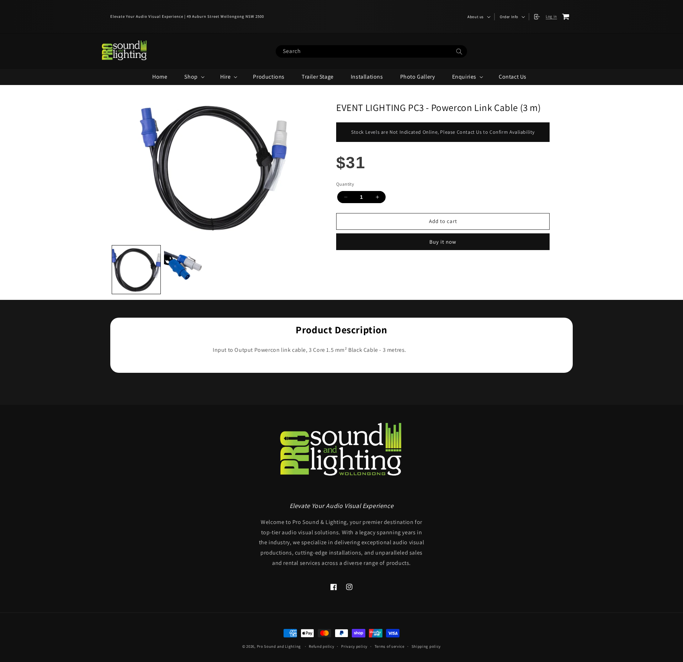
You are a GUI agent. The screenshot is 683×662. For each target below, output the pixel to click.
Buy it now (442, 241)
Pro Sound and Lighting (279, 646)
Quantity (345, 184)
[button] (478, 16)
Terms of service (389, 646)
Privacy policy (354, 646)
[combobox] (371, 51)
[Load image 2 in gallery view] (188, 269)
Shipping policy (426, 646)
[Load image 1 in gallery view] (136, 269)
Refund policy (321, 646)
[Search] (459, 51)
